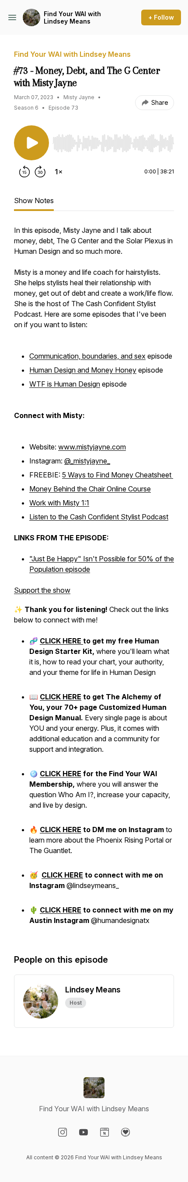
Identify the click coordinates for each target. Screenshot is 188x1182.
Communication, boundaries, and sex (87, 356)
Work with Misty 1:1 (59, 502)
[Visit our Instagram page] (62, 1132)
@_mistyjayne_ (87, 460)
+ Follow (161, 17)
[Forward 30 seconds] (40, 172)
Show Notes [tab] (34, 200)
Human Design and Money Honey (82, 370)
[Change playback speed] (58, 172)
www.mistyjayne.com (92, 446)
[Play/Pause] (31, 142)
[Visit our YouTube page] (83, 1132)
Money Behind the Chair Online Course (90, 488)
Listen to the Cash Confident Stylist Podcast (98, 516)
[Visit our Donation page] (125, 1132)
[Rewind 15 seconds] (24, 172)
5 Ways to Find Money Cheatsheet (117, 474)
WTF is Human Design (64, 384)
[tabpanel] (94, 580)
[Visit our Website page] (104, 1132)
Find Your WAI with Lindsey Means (72, 17)
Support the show (42, 590)
